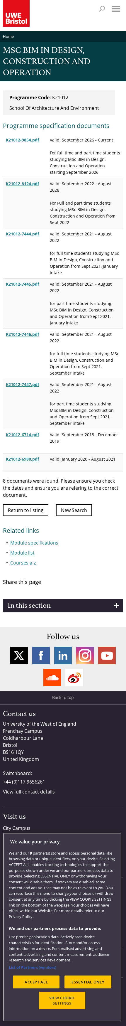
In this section (29, 605)
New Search (74, 510)
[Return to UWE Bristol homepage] (16, 13)
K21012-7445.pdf (22, 284)
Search (102, 8)
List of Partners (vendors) (32, 967)
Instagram (85, 655)
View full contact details (29, 792)
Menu (116, 8)
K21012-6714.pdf (22, 434)
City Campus (16, 828)
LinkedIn (63, 655)
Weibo (74, 677)
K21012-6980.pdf (22, 459)
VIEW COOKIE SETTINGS (62, 1000)
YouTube (107, 655)
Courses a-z (23, 563)
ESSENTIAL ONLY (87, 982)
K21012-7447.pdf (22, 384)
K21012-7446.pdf (22, 334)
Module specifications (34, 543)
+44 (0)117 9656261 (24, 782)
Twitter (19, 655)
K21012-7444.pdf (22, 234)
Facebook (41, 655)
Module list (22, 553)
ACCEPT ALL (36, 982)
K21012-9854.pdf (22, 140)
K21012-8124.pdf (22, 183)
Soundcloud (52, 677)
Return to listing (25, 510)
